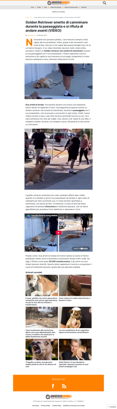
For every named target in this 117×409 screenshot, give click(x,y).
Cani (32, 7)
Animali (83, 7)
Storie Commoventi (71, 7)
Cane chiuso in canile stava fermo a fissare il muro (74, 299)
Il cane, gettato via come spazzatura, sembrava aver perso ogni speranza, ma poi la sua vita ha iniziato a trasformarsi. (42, 301)
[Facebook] (53, 386)
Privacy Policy (45, 405)
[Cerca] (104, 3)
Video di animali (55, 7)
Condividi (113, 407)
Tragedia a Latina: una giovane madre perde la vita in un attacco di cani (41, 364)
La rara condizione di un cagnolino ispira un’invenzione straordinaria (74, 331)
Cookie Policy (56, 405)
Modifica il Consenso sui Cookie (74, 405)
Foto (45, 7)
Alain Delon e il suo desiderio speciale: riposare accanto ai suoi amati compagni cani (73, 364)
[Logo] (58, 3)
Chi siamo (35, 405)
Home (27, 17)
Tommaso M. (31, 35)
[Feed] (64, 386)
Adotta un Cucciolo (58, 12)
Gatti (39, 7)
